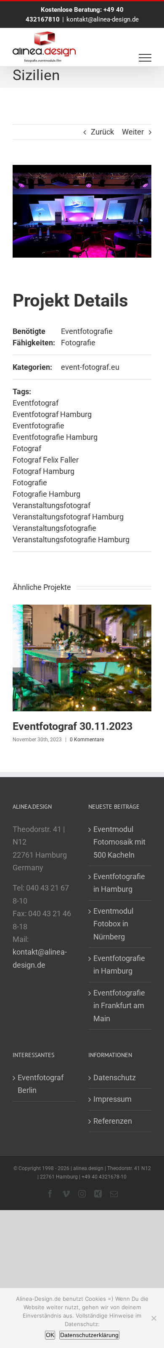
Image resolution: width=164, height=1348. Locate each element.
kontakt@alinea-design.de (102, 19)
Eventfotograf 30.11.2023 (72, 726)
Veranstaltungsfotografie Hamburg (71, 539)
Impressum (112, 1099)
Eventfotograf (35, 402)
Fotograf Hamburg (43, 471)
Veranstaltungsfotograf (51, 505)
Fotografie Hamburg (46, 494)
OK (50, 1335)
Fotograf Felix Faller (46, 459)
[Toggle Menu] (145, 58)
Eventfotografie (87, 331)
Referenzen (112, 1121)
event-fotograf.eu (90, 367)
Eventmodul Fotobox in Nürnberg (113, 924)
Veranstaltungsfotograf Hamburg (68, 516)
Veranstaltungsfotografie (54, 528)
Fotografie (78, 342)
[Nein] (153, 1318)
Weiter (133, 131)
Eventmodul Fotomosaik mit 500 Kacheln (119, 842)
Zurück (102, 131)
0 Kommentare (87, 740)
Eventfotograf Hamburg (52, 414)
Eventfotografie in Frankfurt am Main (119, 1005)
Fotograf (27, 448)
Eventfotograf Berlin (40, 1084)
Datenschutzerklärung (89, 1335)
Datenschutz (114, 1077)
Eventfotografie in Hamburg (119, 882)
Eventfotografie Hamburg (55, 437)
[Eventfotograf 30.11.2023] (82, 609)
